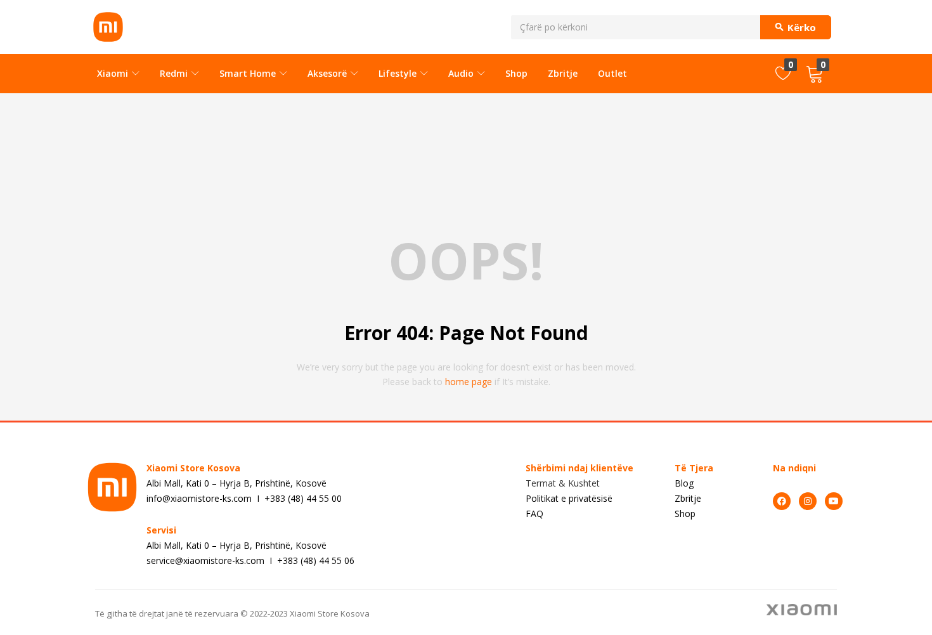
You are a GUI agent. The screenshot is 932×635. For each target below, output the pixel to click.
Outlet (612, 73)
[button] (814, 74)
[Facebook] (782, 501)
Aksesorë (328, 73)
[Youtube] (834, 501)
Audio (462, 73)
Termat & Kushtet (563, 483)
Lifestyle (399, 73)
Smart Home (248, 73)
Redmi (175, 73)
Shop (516, 73)
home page (468, 382)
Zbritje (563, 73)
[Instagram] (808, 501)
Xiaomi (114, 73)
